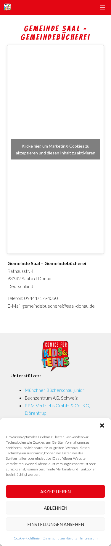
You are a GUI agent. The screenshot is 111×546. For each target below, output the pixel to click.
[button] (102, 425)
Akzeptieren (55, 491)
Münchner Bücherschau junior (54, 390)
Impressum (89, 538)
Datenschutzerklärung (60, 538)
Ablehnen (55, 508)
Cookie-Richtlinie (27, 538)
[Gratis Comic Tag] (7, 7)
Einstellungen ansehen (55, 524)
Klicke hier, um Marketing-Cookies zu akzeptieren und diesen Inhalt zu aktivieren (55, 149)
